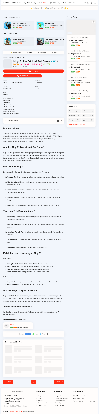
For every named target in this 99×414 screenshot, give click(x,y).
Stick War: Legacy (77, 41)
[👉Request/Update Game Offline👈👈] (56, 8)
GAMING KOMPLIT (9, 3)
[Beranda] (34, 385)
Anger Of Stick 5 (77, 81)
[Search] (94, 2)
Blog (39, 399)
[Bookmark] (88, 2)
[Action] (84, 65)
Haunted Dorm (76, 94)
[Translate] (85, 2)
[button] (91, 2)
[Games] (80, 38)
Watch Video (24, 76)
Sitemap (6, 409)
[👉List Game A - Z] (36, 8)
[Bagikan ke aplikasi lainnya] (48, 337)
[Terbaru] (8, 385)
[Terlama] (59, 385)
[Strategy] (85, 38)
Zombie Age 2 (76, 68)
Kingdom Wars (76, 54)
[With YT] (89, 65)
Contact (25, 409)
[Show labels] (76, 126)
